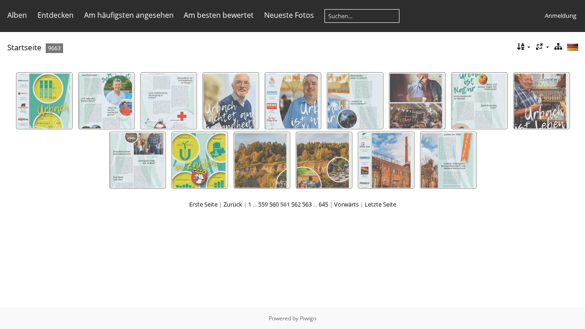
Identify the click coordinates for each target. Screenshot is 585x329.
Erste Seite (203, 204)
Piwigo (308, 318)
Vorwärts (346, 204)
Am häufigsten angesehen (129, 15)
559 (263, 204)
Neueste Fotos (289, 15)
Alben (17, 15)
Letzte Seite (380, 204)
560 (274, 204)
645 (323, 204)
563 (307, 204)
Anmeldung (560, 15)
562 (296, 204)
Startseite (24, 47)
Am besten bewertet (219, 15)
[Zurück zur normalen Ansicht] (558, 47)
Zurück (232, 204)
